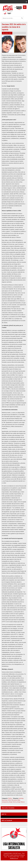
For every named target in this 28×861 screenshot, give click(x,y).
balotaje (21, 798)
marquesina (5, 802)
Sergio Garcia (12, 802)
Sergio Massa (21, 802)
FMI (12, 800)
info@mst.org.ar (14, 858)
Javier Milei (17, 800)
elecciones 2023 (6, 800)
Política (10, 798)
